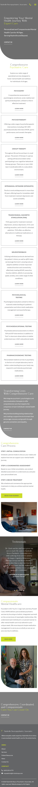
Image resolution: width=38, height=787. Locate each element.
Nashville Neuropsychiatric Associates (18, 731)
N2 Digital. (26, 784)
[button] (35, 4)
